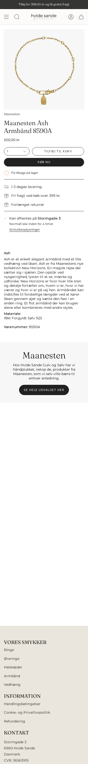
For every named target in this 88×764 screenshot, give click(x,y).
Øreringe (11, 658)
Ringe (9, 650)
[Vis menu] (6, 16)
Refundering (14, 721)
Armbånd (12, 676)
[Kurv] (81, 16)
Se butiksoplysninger (24, 229)
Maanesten (12, 114)
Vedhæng (12, 684)
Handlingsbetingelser (22, 704)
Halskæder (13, 667)
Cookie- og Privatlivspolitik (27, 712)
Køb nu (44, 162)
